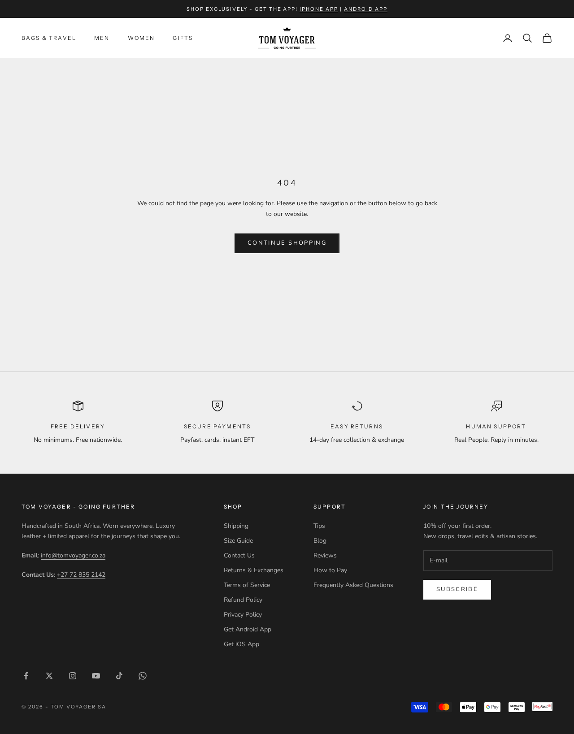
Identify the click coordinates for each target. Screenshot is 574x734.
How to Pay (330, 570)
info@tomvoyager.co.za (73, 555)
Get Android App (247, 629)
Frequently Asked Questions (353, 585)
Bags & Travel (49, 38)
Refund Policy (243, 600)
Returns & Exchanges (253, 570)
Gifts (183, 38)
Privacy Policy (243, 614)
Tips (319, 526)
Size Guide (238, 540)
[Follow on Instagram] (72, 675)
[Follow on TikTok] (119, 675)
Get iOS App (241, 644)
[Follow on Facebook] (26, 675)
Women (141, 38)
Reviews (325, 555)
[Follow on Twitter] (49, 675)
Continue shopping (287, 243)
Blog (319, 540)
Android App (365, 9)
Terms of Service (247, 585)
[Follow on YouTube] (95, 675)
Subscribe (457, 589)
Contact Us (239, 555)
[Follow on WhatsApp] (142, 675)
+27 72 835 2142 (81, 574)
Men (101, 38)
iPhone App (319, 9)
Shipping (236, 526)
